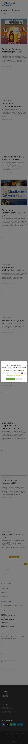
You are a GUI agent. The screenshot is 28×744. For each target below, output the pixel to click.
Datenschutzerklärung (16, 375)
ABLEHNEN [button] (19, 379)
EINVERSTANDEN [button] (10, 379)
